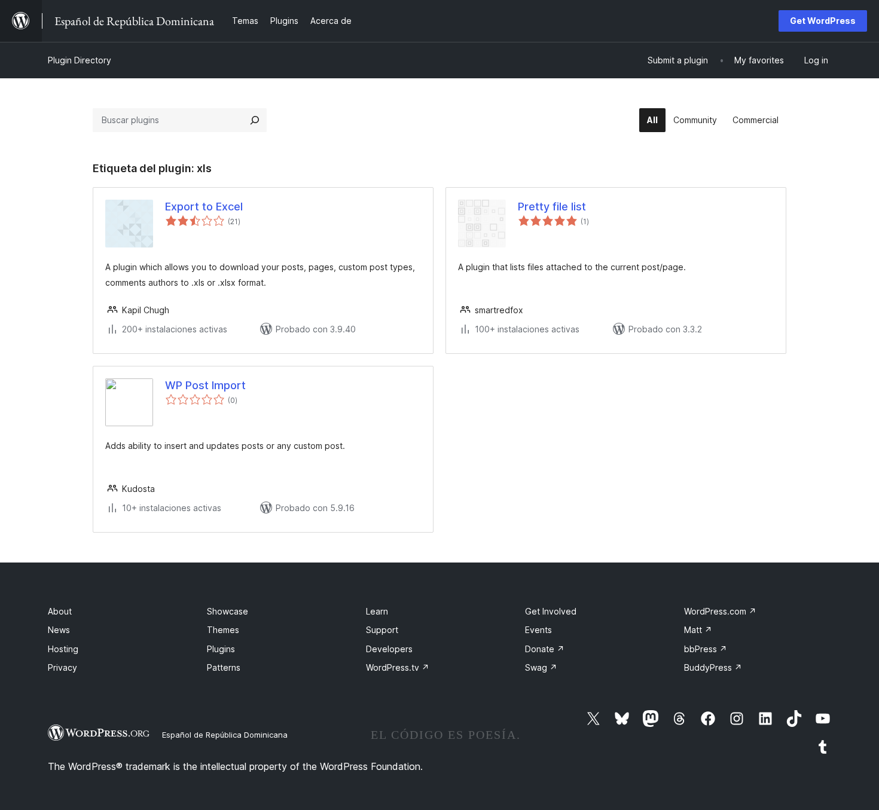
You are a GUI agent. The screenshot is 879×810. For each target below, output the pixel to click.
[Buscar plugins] (255, 120)
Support (382, 630)
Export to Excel (204, 206)
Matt (698, 630)
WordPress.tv (397, 667)
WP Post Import (205, 385)
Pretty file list (552, 206)
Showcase (227, 611)
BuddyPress (713, 667)
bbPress (705, 649)
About (60, 611)
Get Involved (550, 611)
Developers (389, 649)
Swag (541, 667)
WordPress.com (720, 611)
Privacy (62, 667)
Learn (377, 611)
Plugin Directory (79, 60)
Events (538, 630)
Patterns (223, 667)
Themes (223, 630)
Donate (544, 649)
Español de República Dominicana (225, 734)
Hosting (63, 649)
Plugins (221, 649)
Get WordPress (823, 21)
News (59, 630)
